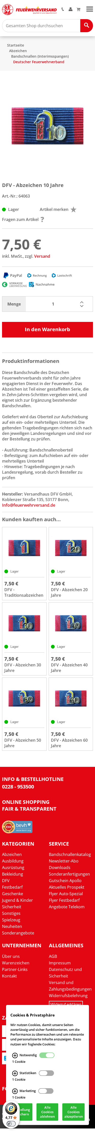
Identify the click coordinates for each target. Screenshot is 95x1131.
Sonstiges (11, 913)
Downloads (59, 867)
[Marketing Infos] (15, 1091)
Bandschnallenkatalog (70, 854)
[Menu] (89, 9)
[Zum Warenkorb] (78, 9)
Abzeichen (18, 50)
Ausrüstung (13, 867)
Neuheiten (12, 926)
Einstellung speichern (21, 1112)
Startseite (15, 45)
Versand (42, 256)
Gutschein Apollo (65, 880)
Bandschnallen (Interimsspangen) (40, 56)
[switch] (11, 1123)
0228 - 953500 (18, 786)
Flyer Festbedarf (64, 900)
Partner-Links (15, 969)
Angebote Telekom (67, 907)
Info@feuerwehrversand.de (28, 505)
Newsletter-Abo (64, 861)
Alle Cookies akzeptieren (73, 1112)
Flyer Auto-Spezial (66, 893)
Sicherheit (11, 907)
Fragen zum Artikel (20, 219)
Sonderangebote (18, 933)
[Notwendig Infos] (15, 1055)
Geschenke (12, 893)
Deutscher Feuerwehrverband (38, 61)
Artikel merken (54, 209)
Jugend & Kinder (17, 900)
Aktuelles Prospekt (66, 887)
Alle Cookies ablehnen (47, 1112)
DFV (6, 880)
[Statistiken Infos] (15, 1073)
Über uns (11, 956)
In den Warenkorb (47, 329)
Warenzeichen (15, 963)
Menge (14, 304)
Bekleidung (12, 874)
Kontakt (9, 976)
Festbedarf (12, 887)
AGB (53, 956)
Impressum (60, 963)
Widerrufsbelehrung (68, 995)
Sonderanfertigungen (69, 874)
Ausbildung (13, 861)
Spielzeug (11, 920)
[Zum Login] (70, 9)
